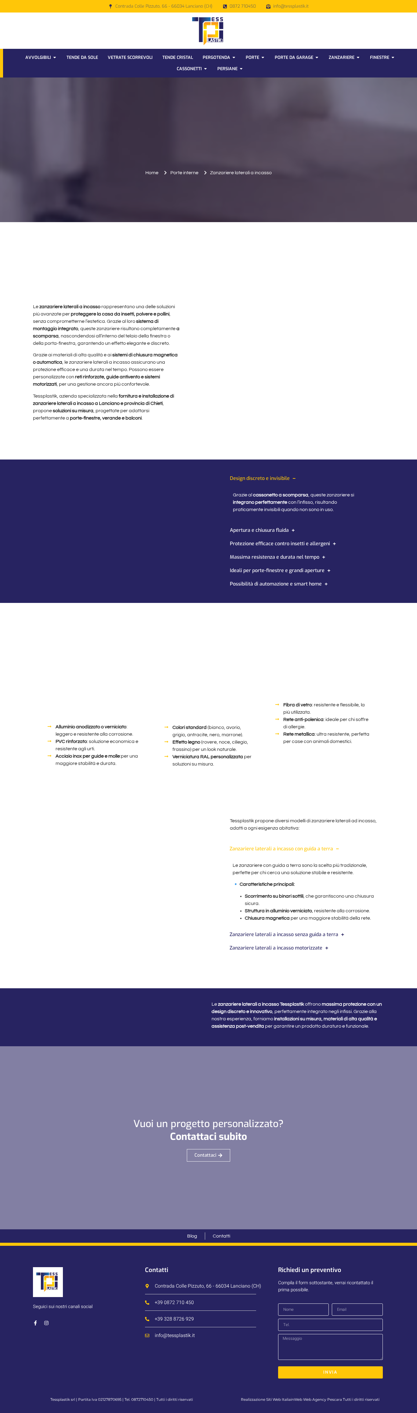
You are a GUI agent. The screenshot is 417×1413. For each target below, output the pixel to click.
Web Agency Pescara (322, 1399)
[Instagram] (46, 1323)
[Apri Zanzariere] (358, 57)
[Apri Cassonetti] (205, 69)
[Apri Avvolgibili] (55, 57)
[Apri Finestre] (393, 57)
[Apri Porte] (263, 57)
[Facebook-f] (35, 1323)
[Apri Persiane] (241, 69)
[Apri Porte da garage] (317, 57)
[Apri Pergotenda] (234, 57)
